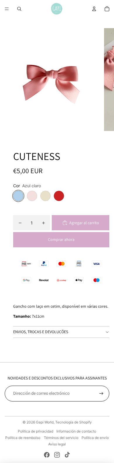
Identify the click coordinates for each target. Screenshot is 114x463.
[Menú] (6, 9)
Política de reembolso (22, 437)
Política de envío (95, 437)
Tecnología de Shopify (73, 422)
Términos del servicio (61, 437)
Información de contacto (76, 431)
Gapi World (44, 422)
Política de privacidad (35, 431)
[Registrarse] (101, 393)
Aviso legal (57, 444)
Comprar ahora (61, 239)
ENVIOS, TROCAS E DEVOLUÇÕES (40, 331)
